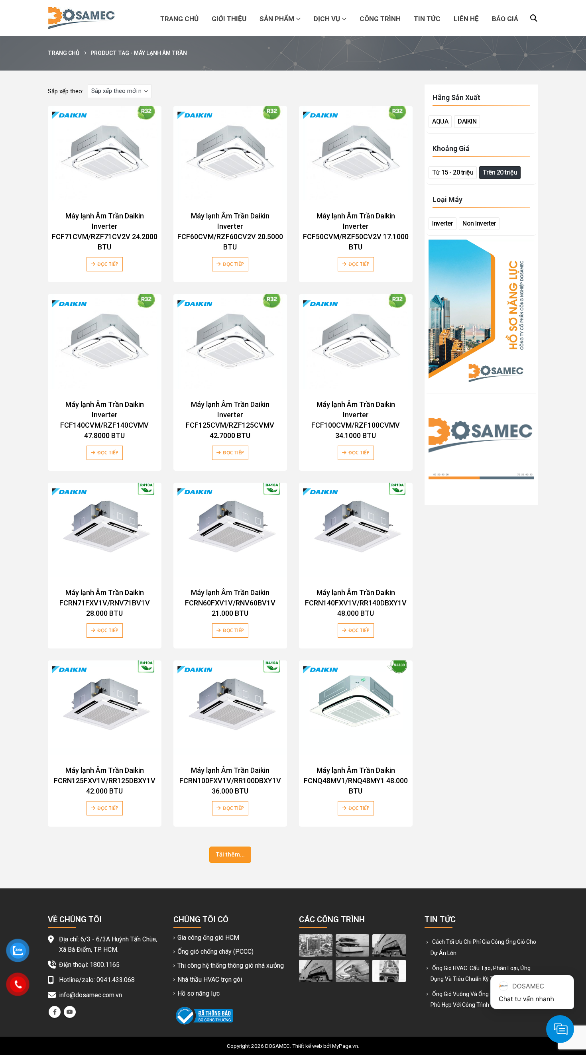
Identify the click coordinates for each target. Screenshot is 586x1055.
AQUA (440, 121)
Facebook (55, 1012)
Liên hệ (466, 19)
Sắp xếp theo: (65, 91)
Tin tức (427, 19)
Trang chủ (179, 19)
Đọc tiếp (107, 264)
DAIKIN (467, 121)
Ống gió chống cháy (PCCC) (215, 951)
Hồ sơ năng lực (198, 993)
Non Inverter (479, 223)
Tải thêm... (230, 854)
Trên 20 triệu (500, 172)
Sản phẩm (277, 19)
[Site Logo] (81, 18)
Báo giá (505, 19)
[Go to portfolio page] (315, 945)
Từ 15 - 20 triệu (452, 172)
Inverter (442, 223)
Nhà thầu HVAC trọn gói (209, 979)
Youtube (70, 1012)
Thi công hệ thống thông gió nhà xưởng (230, 965)
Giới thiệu (229, 19)
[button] (533, 18)
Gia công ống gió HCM (208, 937)
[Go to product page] (104, 153)
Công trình (380, 19)
